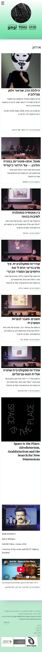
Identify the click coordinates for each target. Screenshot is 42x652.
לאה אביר (25, 587)
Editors (25, 182)
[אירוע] (32, 27)
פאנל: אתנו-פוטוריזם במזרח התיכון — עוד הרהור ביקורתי (21, 163)
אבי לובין (18, 587)
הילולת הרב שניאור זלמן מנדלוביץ (24, 92)
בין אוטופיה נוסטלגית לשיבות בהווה (26, 215)
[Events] (23, 27)
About (6, 622)
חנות (39, 635)
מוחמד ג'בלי (24, 339)
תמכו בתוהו (37, 633)
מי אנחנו (38, 628)
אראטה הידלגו (23, 288)
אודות (39, 625)
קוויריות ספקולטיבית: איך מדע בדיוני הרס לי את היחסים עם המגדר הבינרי (23, 268)
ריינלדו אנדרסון (23, 391)
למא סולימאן (9, 587)
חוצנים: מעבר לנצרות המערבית (26, 321)
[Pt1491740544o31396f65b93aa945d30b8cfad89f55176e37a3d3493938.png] (18, 500)
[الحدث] (12, 27)
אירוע (32, 130)
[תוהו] (21, 21)
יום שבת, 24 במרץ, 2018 (30, 111)
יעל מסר (25, 233)
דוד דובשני (25, 130)
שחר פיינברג (16, 130)
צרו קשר (38, 630)
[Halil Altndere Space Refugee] (21, 529)
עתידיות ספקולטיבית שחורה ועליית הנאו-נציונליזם (21, 372)
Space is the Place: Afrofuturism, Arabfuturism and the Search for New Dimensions (24, 452)
